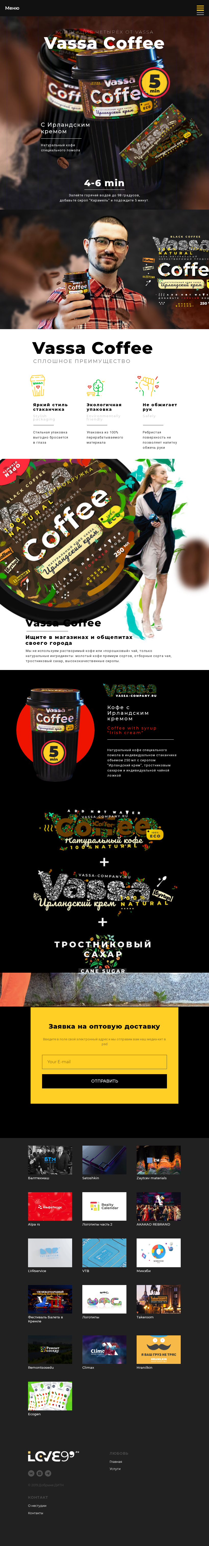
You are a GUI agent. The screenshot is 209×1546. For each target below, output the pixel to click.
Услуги (115, 1469)
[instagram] (39, 1473)
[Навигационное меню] (200, 12)
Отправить (104, 1081)
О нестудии (37, 1506)
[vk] (31, 1473)
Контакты (35, 1513)
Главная (116, 1462)
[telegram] (48, 1473)
